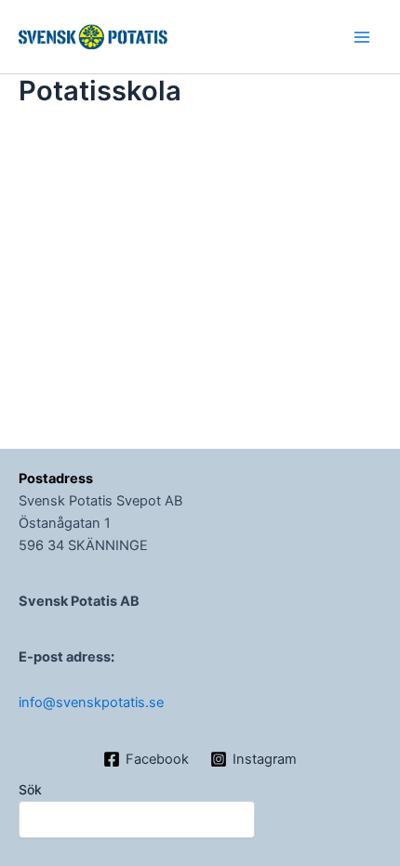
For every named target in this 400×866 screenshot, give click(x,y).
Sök (30, 789)
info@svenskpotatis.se (91, 702)
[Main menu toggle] (361, 37)
